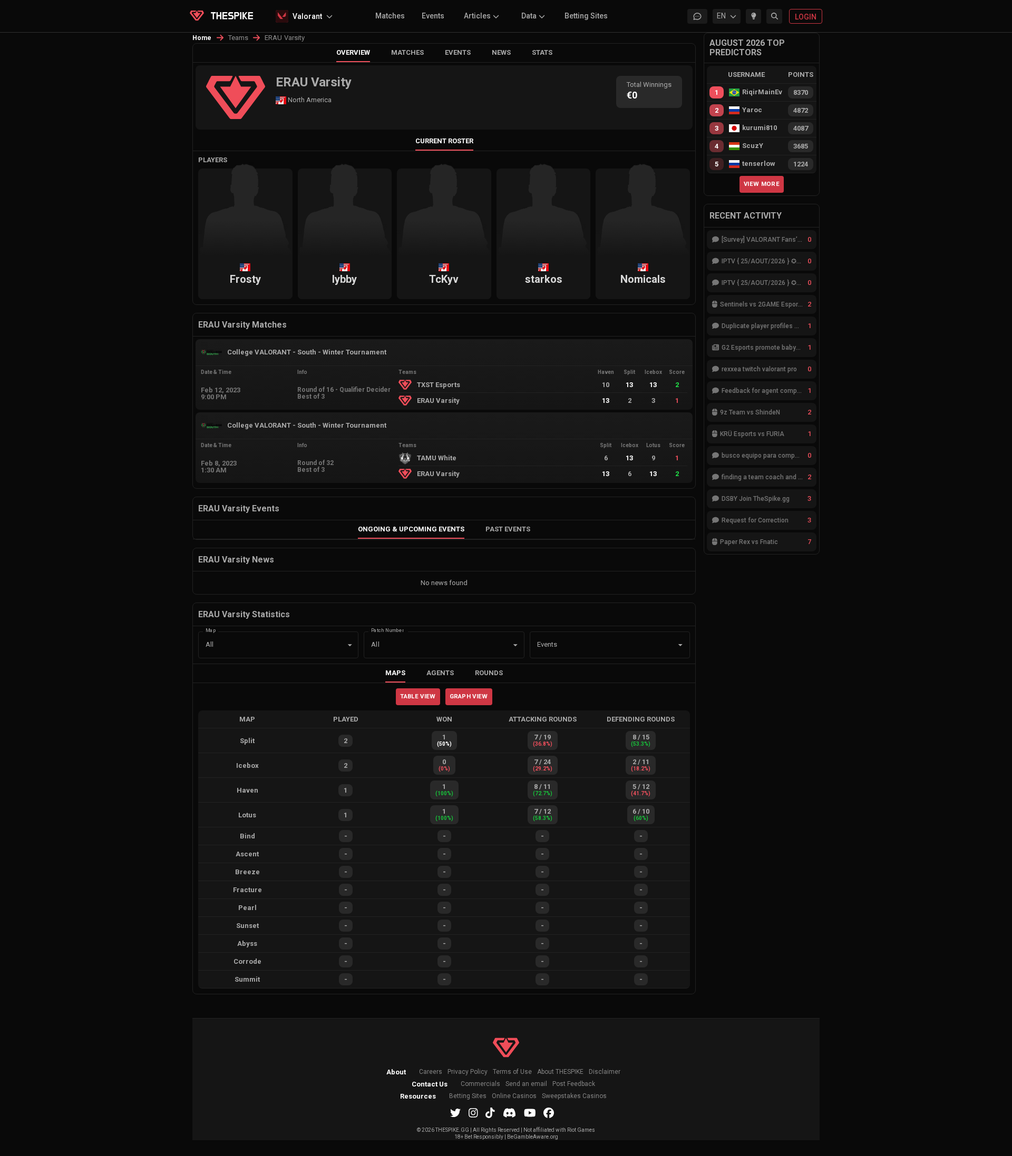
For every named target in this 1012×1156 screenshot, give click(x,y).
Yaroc (752, 110)
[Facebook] (548, 1113)
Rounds (489, 673)
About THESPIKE (560, 1072)
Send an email (526, 1084)
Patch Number (387, 630)
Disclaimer (604, 1072)
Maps (395, 673)
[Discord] (509, 1113)
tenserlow (758, 163)
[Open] (680, 645)
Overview (353, 52)
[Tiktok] (490, 1113)
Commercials (480, 1084)
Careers (430, 1072)
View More (762, 183)
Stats (542, 52)
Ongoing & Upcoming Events (411, 529)
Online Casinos (514, 1096)
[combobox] (595, 645)
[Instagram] (473, 1113)
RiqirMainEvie (762, 92)
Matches (390, 16)
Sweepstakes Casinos (574, 1096)
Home (202, 38)
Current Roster (444, 141)
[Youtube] (530, 1113)
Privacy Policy (467, 1072)
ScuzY (752, 146)
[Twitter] (455, 1113)
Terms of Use (512, 1072)
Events (433, 16)
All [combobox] (209, 644)
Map (211, 630)
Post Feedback (573, 1084)
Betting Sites (586, 16)
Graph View (469, 696)
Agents (440, 673)
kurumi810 (759, 128)
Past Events (507, 529)
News (501, 52)
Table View (417, 696)
